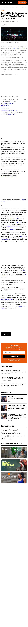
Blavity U (4, 436)
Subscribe (22, 2)
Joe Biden (13, 229)
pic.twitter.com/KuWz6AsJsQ (9, 110)
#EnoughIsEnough (9, 103)
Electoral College (6, 239)
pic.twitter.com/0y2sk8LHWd (9, 177)
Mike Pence (23, 236)
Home (2, 7)
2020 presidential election (12, 226)
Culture (18, 433)
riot (14, 48)
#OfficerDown (5, 105)
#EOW (3, 107)
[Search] (15, 2)
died (24, 48)
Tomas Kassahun (7, 21)
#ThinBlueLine (5, 109)
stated (16, 66)
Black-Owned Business (8, 433)
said (24, 270)
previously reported (12, 219)
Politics (4, 439)
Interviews (4, 430)
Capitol (19, 48)
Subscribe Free (14, 356)
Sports (11, 436)
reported (3, 167)
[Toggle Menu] (2, 2)
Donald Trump (18, 222)
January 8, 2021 (11, 114)
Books (22, 436)
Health (16, 436)
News (7, 7)
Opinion (10, 439)
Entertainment (13, 430)
